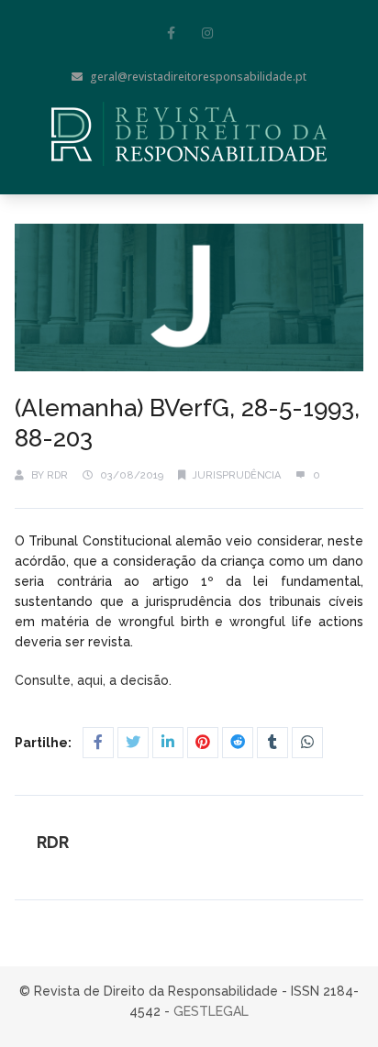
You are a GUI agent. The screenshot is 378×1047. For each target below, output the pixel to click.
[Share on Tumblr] (272, 742)
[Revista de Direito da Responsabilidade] (189, 134)
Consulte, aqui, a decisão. (95, 680)
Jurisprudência (237, 475)
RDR (57, 475)
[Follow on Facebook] (170, 33)
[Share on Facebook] (98, 742)
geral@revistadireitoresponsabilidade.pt (198, 76)
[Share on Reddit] (237, 742)
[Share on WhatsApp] (307, 742)
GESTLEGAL (211, 1011)
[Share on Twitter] (133, 742)
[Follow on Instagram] (207, 33)
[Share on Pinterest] (202, 742)
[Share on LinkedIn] (168, 742)
